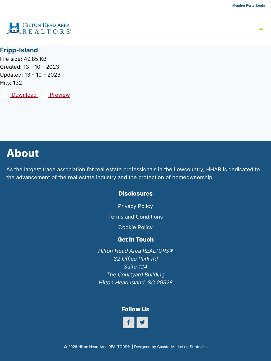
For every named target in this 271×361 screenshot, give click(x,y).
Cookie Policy (135, 227)
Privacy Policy (135, 206)
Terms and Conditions (135, 217)
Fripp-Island (19, 50)
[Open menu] (261, 28)
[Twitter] (142, 322)
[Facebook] (128, 322)
